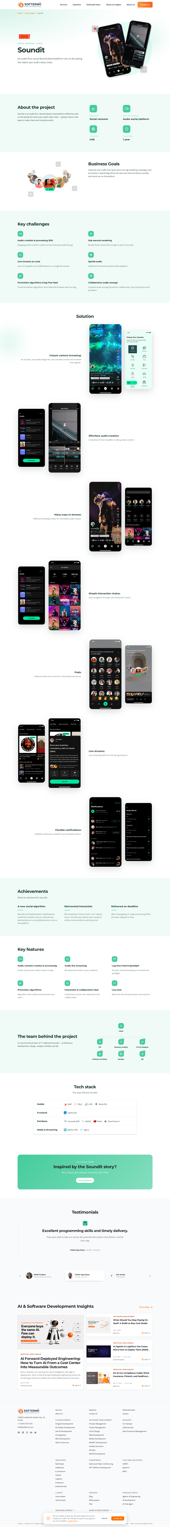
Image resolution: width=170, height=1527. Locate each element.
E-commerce (60, 1471)
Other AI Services (62, 1442)
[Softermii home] (29, 4)
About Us (59, 1413)
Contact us (145, 4)
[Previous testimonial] (20, 1276)
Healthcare (59, 1467)
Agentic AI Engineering (131, 1496)
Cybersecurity (128, 1427)
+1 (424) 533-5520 (25, 1423)
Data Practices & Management (134, 1431)
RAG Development (62, 1438)
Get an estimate (85, 1180)
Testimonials (60, 1500)
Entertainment (61, 1486)
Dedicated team (129, 1410)
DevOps (92, 1450)
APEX (125, 1471)
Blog (91, 1496)
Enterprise (59, 1482)
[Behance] (31, 1432)
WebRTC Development (98, 1442)
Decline (104, 1518)
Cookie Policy (73, 1521)
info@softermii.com (25, 1427)
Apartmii (126, 1467)
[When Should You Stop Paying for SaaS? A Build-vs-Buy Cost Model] (119, 1325)
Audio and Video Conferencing (101, 1464)
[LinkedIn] (23, 1432)
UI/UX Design (94, 1431)
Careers (126, 1413)
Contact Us (93, 1413)
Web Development (96, 1435)
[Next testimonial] (150, 1276)
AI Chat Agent (128, 1504)
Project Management (97, 1427)
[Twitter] (35, 1432)
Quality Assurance (96, 1446)
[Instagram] (27, 1432)
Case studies (60, 1496)
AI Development (129, 1500)
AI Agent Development (64, 1424)
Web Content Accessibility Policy (141, 1523)
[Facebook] (19, 1432)
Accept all (118, 1518)
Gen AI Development (63, 1431)
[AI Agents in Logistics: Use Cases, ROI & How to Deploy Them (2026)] (119, 1351)
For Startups (127, 1424)
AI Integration (60, 1435)
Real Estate (59, 1464)
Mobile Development (97, 1438)
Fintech (58, 1475)
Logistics (58, 1479)
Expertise (92, 1410)
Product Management (97, 1424)
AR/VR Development (97, 1454)
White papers (94, 1500)
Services (58, 1410)
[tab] (43, 1276)
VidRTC (125, 1464)
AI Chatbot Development (65, 1427)
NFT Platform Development (100, 1467)
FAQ (90, 1504)
